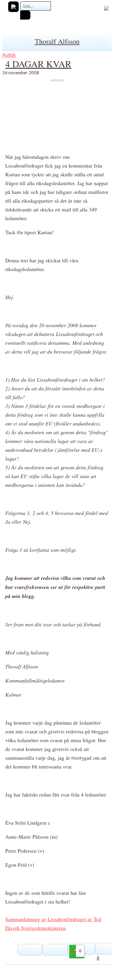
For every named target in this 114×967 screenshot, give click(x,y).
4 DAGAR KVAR (38, 63)
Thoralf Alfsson (57, 41)
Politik (9, 55)
